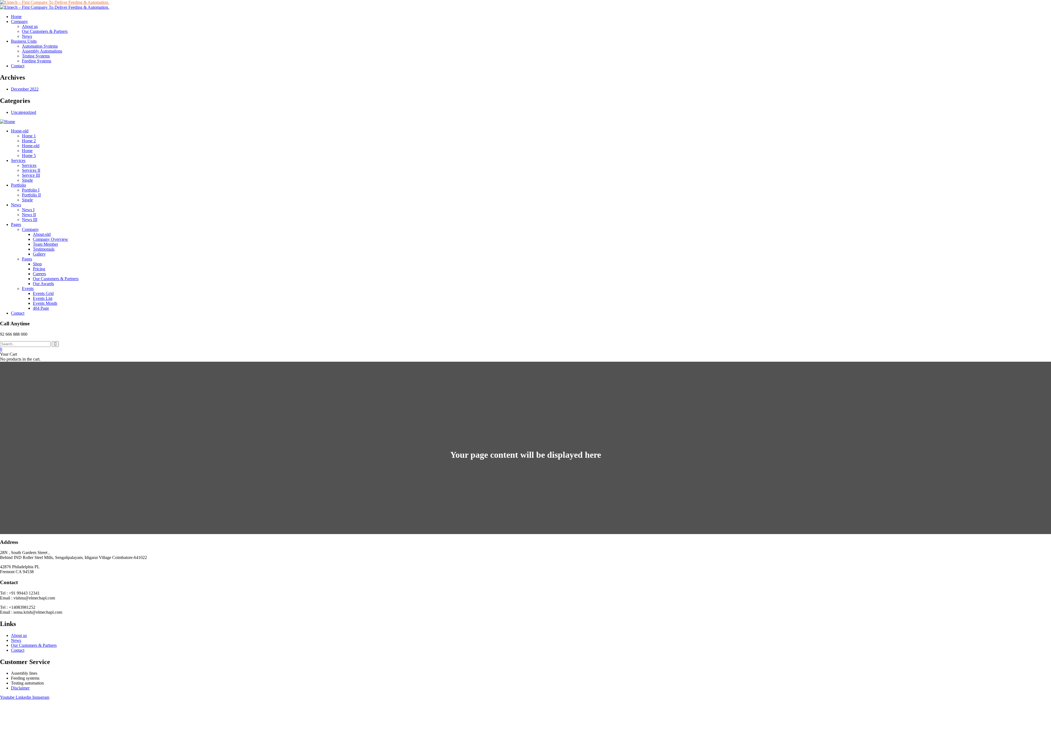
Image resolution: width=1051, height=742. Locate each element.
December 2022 (25, 89)
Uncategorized (23, 112)
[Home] (7, 121)
